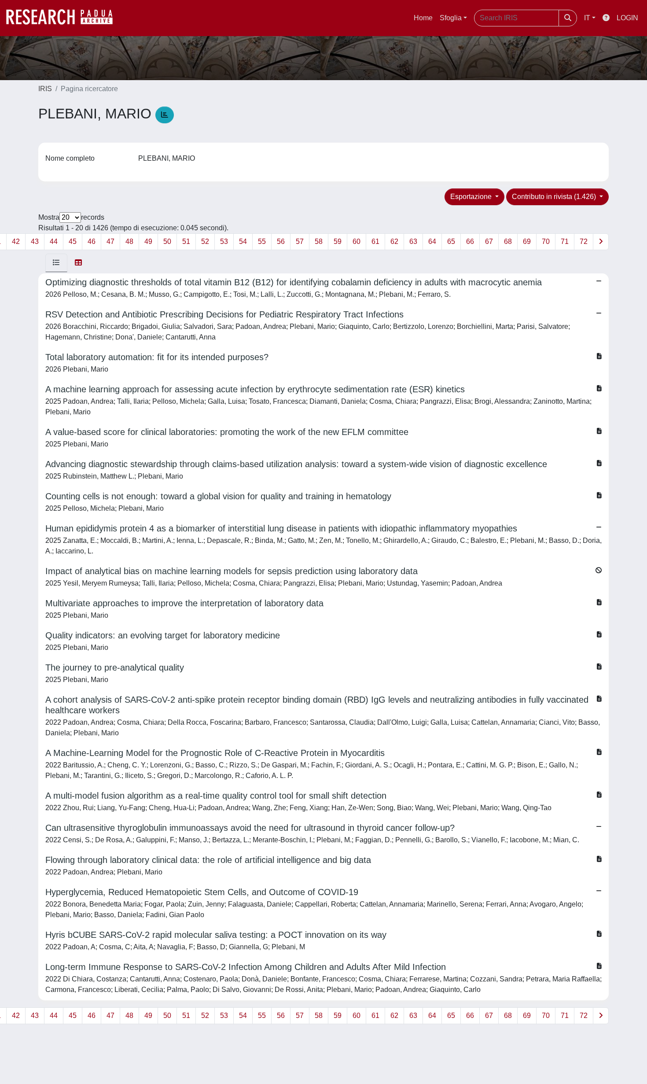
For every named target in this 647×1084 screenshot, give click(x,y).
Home (423, 18)
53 (224, 241)
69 (527, 241)
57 (300, 241)
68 (508, 241)
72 (584, 241)
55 (262, 241)
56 (281, 241)
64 (432, 241)
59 (338, 241)
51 (186, 241)
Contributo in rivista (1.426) (555, 196)
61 (375, 241)
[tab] (56, 263)
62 (394, 241)
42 (16, 241)
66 (470, 241)
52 (205, 241)
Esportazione (471, 196)
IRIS (45, 88)
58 (319, 241)
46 (92, 241)
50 (167, 241)
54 (243, 241)
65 (451, 241)
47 (110, 241)
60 (356, 241)
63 (413, 241)
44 (54, 241)
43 (35, 241)
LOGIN (627, 18)
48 (129, 241)
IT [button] (587, 18)
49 (148, 241)
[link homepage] (63, 18)
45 (73, 241)
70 (546, 241)
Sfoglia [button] (451, 18)
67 (489, 241)
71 (565, 241)
